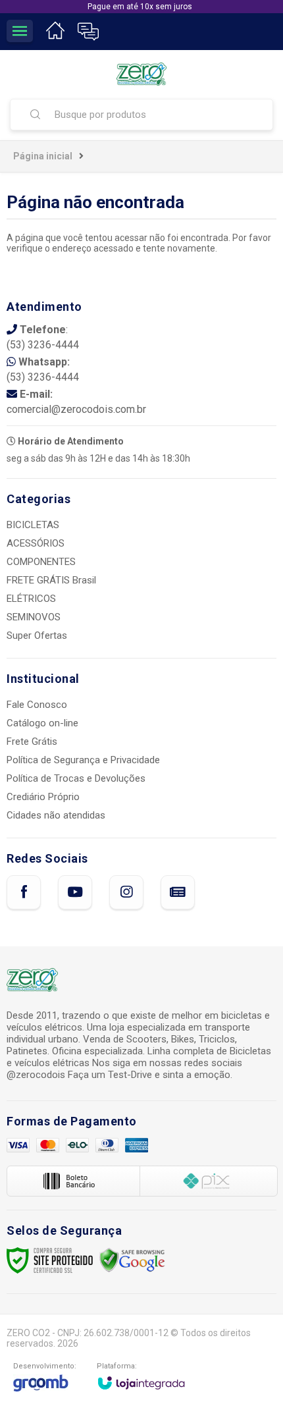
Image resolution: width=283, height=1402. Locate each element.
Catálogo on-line (42, 723)
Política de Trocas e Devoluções (76, 778)
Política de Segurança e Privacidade (83, 760)
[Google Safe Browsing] (132, 1259)
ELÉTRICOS (31, 599)
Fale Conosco (37, 705)
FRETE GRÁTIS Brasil (51, 580)
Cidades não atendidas (56, 815)
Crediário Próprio (43, 797)
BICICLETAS (33, 525)
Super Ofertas (37, 635)
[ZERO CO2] (141, 74)
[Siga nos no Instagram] (126, 892)
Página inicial (42, 156)
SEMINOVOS (34, 617)
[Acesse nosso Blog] (178, 892)
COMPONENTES (41, 562)
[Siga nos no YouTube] (75, 892)
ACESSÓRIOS (35, 543)
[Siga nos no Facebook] (24, 892)
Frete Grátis (32, 741)
